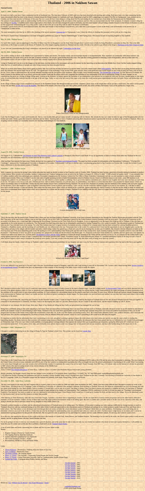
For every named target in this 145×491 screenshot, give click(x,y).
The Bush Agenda (11, 453)
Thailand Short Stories (59, 424)
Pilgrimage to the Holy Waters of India (130, 45)
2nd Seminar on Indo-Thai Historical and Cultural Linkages (43, 156)
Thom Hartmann (10, 450)
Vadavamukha (106, 69)
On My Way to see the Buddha (26, 85)
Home (46, 483)
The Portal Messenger (36, 483)
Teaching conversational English (66, 161)
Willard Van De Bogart (19, 483)
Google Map (86, 331)
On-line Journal (70, 463)
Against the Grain (11, 459)
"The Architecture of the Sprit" (109, 72)
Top (9, 483)
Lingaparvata (60, 32)
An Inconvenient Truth (113, 288)
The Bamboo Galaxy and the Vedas (48, 234)
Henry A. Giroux (11, 455)
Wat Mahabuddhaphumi (19, 370)
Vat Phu (14, 23)
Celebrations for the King (71, 48)
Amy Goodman (10, 451)
